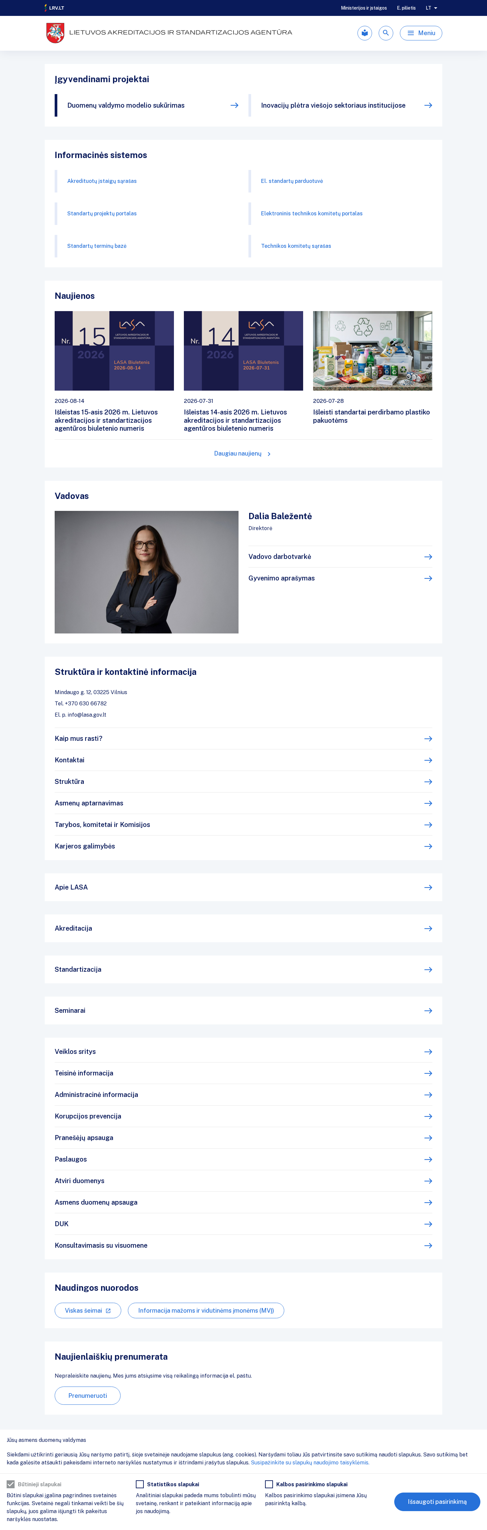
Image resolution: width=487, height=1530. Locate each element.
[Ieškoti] (386, 33)
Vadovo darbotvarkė (279, 557)
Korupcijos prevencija (88, 1116)
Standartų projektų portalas (102, 213)
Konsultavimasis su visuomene (101, 1245)
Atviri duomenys (79, 1181)
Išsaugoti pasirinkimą (437, 1501)
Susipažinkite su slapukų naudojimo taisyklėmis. (310, 1462)
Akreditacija (73, 928)
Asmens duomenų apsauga (96, 1202)
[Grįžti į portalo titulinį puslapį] (55, 8)
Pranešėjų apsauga (84, 1138)
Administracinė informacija (96, 1095)
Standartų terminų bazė (97, 246)
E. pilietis (406, 8)
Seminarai (70, 1010)
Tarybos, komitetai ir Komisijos (102, 825)
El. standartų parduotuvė (292, 181)
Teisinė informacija (84, 1073)
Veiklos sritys (75, 1052)
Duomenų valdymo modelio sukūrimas (126, 105)
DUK (62, 1224)
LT (428, 8)
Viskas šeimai (83, 1310)
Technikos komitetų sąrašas (296, 246)
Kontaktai (69, 760)
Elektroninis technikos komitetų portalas (312, 213)
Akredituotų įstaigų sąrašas (102, 181)
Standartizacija (78, 969)
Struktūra (69, 782)
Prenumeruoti (87, 1395)
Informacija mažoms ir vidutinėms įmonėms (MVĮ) (206, 1310)
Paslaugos (71, 1159)
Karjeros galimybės (85, 846)
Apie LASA (71, 887)
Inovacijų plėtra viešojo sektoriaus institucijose (333, 105)
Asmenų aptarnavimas (89, 803)
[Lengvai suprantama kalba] (364, 33)
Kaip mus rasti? (78, 738)
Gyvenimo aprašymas (281, 578)
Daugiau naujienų (238, 453)
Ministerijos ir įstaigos (364, 8)
